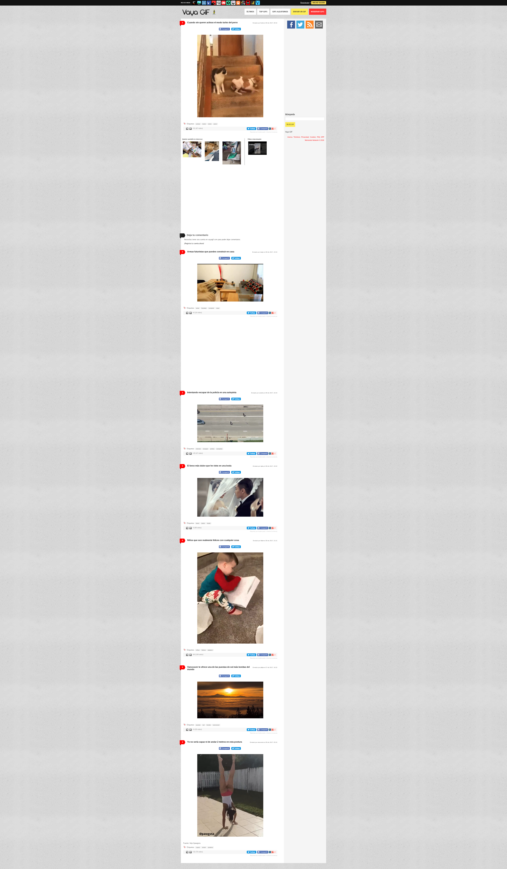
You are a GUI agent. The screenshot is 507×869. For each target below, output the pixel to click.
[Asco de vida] (194, 3)
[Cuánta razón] (199, 3)
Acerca (289, 137)
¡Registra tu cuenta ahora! (194, 243)
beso (197, 523)
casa (217, 308)
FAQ (318, 137)
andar (204, 847)
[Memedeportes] (204, 3)
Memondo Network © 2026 (314, 140)
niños (197, 650)
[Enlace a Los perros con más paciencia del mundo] (192, 149)
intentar (198, 449)
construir (211, 308)
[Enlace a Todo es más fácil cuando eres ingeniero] (232, 153)
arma (197, 308)
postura (210, 847)
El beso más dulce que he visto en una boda (209, 466)
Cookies (313, 137)
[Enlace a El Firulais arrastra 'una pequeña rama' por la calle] (257, 148)
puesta (198, 725)
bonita (209, 725)
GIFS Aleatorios (280, 12)
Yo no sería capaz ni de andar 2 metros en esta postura (214, 742)
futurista (203, 308)
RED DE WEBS (185, 2)
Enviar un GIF (299, 12)
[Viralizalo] (258, 3)
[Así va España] (214, 3)
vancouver (216, 725)
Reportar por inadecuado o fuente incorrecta (263, 132)
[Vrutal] (223, 3)
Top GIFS (263, 12)
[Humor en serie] (233, 3)
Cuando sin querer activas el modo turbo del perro (212, 22)
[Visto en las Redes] (209, 3)
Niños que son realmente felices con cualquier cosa (213, 540)
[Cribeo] (228, 3)
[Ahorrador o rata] (253, 3)
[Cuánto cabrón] (219, 3)
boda (208, 523)
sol (203, 725)
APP (322, 137)
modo (204, 124)
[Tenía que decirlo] (248, 3)
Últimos (250, 12)
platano (210, 650)
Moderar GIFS (317, 12)
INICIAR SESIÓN (319, 3)
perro (215, 124)
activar (198, 124)
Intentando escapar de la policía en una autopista (211, 392)
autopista (219, 449)
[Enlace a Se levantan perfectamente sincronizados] (212, 151)
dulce (203, 523)
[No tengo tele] (243, 3)
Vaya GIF (288, 132)
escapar (205, 449)
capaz (198, 847)
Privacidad (305, 137)
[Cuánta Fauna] (238, 3)
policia (212, 449)
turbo (209, 124)
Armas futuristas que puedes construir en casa (210, 252)
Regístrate (304, 3)
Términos (297, 137)
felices (204, 650)
